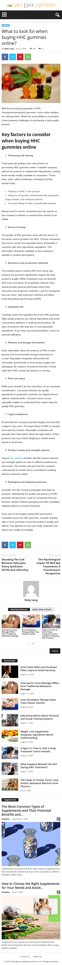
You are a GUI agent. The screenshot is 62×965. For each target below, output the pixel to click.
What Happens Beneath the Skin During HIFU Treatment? (39, 766)
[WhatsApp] (27, 57)
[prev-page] (29, 643)
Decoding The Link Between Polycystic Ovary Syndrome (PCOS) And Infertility (15, 564)
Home (4, 22)
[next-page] (33, 643)
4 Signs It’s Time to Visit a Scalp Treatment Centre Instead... (38, 750)
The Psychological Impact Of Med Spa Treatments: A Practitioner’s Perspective (48, 566)
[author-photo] (31, 589)
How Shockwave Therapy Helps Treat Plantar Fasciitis (30, 632)
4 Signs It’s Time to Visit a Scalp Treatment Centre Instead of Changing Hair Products (50, 634)
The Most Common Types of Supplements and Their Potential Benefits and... (26, 810)
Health (12, 22)
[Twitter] (12, 57)
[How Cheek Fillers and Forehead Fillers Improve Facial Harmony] (10, 672)
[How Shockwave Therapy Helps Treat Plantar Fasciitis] (31, 621)
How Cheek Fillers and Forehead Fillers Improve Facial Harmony (39, 669)
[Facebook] (5, 57)
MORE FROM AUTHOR (41, 609)
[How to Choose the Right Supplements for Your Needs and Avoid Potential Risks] (31, 917)
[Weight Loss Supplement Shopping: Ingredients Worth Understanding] (10, 736)
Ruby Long (9, 48)
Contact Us (25, 956)
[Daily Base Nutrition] (31, 5)
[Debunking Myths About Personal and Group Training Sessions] (10, 720)
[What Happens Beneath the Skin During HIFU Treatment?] (10, 769)
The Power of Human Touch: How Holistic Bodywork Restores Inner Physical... (39, 783)
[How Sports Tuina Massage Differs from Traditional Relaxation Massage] (11, 621)
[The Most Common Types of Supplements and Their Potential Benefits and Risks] (31, 844)
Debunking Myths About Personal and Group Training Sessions (40, 717)
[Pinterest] (20, 57)
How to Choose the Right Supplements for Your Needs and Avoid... (31, 886)
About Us (37, 956)
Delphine (6, 819)
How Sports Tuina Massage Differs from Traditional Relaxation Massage (10, 633)
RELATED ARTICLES (19, 609)
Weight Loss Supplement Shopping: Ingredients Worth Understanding (37, 734)
